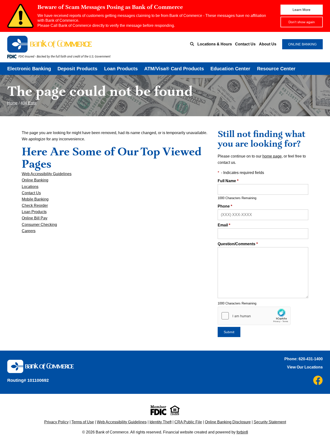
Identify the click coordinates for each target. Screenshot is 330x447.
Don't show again (301, 22)
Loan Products (121, 68)
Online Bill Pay (34, 218)
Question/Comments (238, 244)
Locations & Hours (214, 44)
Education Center (230, 68)
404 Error (28, 103)
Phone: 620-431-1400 (303, 359)
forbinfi (242, 432)
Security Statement (270, 422)
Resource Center (276, 68)
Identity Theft (161, 422)
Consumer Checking (39, 225)
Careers (29, 231)
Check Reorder (35, 205)
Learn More (301, 10)
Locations (30, 187)
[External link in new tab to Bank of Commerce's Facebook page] (318, 380)
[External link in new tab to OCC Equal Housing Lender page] (174, 410)
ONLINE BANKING (302, 44)
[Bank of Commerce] (75, 44)
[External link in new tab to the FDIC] (158, 410)
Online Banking (35, 180)
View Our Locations (305, 367)
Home (12, 103)
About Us (267, 44)
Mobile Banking (35, 199)
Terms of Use (83, 422)
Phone (225, 206)
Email (224, 225)
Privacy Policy (56, 422)
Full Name (228, 181)
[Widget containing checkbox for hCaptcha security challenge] (254, 316)
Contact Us (245, 44)
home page (272, 156)
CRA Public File (188, 422)
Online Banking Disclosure (228, 422)
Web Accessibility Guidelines (47, 174)
